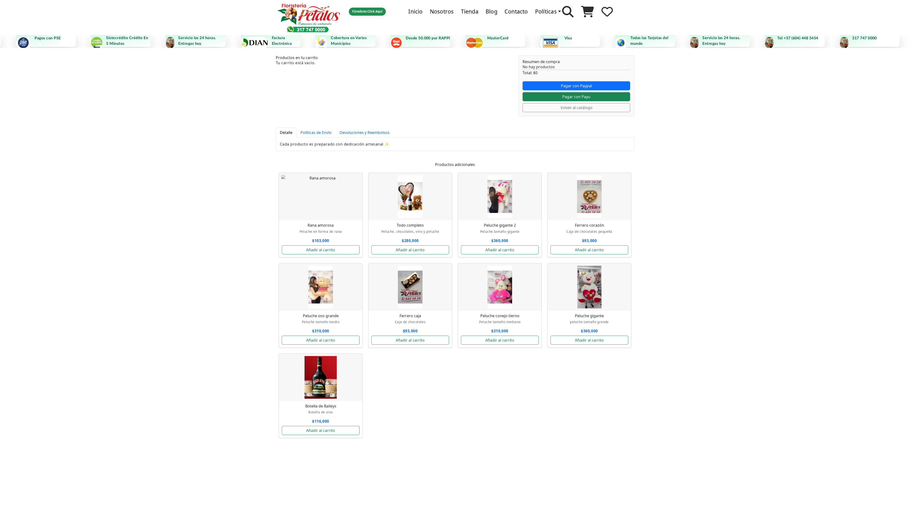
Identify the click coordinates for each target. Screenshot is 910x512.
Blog (491, 11)
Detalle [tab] (286, 132)
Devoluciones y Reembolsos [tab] (365, 132)
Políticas (546, 11)
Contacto (516, 11)
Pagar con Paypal (576, 85)
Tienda (469, 11)
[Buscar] (567, 11)
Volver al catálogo (576, 107)
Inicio (415, 11)
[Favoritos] (607, 11)
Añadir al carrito (320, 249)
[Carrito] (587, 11)
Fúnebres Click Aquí (367, 11)
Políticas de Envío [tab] (316, 132)
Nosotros (442, 11)
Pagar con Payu (576, 96)
